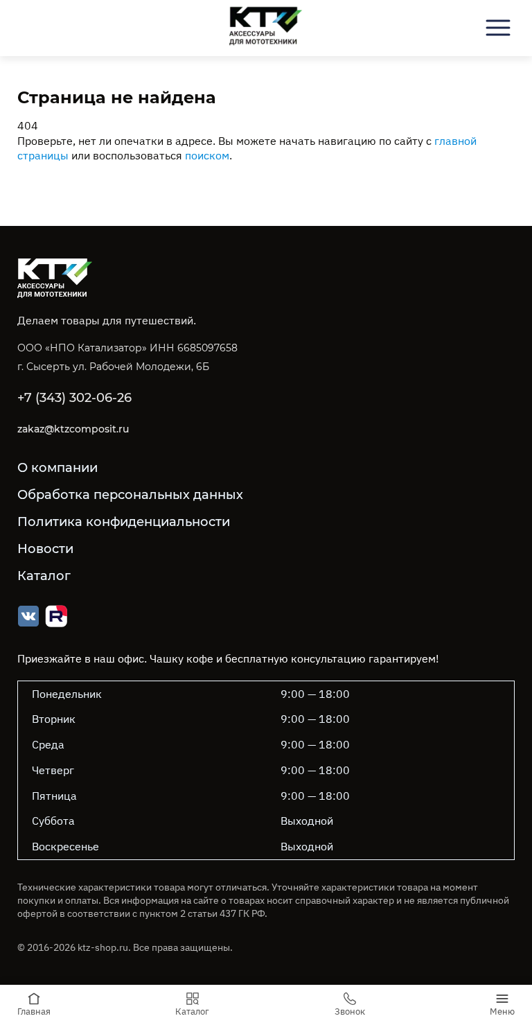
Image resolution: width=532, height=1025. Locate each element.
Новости (45, 549)
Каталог (44, 576)
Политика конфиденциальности (123, 521)
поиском (207, 155)
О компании (57, 467)
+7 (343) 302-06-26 (74, 397)
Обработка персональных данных (130, 494)
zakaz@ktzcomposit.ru (73, 429)
